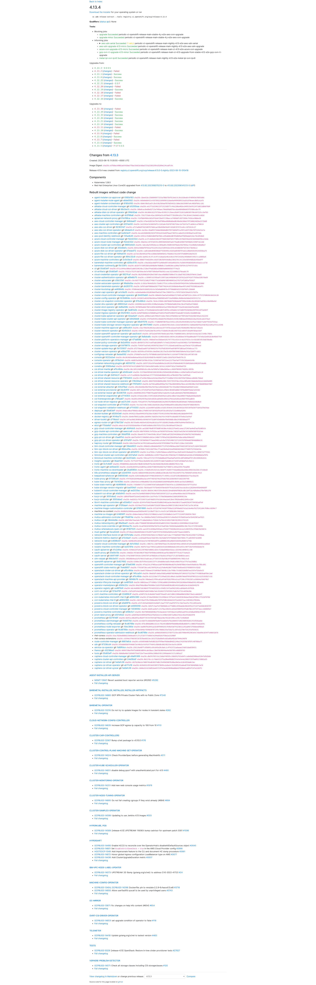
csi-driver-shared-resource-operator (111, 381)
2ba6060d (132, 470)
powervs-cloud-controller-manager (110, 609)
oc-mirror (95, 900)
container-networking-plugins (108, 363)
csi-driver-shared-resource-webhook (111, 384)
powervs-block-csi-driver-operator (110, 606)
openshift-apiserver (103, 561)
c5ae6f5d (119, 437)
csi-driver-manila (102, 369)
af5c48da (118, 369)
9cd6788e (129, 623)
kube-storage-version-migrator (109, 487)
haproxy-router (101, 443)
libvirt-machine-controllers (106, 502)
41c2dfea (117, 549)
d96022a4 (122, 304)
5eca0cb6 (114, 532)
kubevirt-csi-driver (103, 493)
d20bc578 (132, 262)
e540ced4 (127, 372)
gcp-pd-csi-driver (102, 437)
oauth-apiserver (101, 549)
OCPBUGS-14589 (102, 830)
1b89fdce (121, 647)
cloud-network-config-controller (109, 720)
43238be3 (109, 650)
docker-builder (101, 413)
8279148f (113, 618)
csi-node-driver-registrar (106, 401)
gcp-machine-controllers (106, 434)
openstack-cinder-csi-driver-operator (111, 573)
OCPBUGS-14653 (102, 920)
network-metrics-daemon (106, 538)
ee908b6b (119, 289)
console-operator (102, 360)
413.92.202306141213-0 (178, 185)
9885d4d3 (130, 245)
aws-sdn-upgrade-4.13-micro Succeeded (118, 46)
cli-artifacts (99, 271)
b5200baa (134, 206)
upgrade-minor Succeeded (111, 37)
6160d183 (129, 197)
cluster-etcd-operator (104, 307)
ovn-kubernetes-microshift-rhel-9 (110, 597)
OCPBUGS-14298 (120, 887)
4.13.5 (98, 146)
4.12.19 (98, 89)
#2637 (149, 857)
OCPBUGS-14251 (102, 785)
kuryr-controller (101, 499)
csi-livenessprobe (102, 398)
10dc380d (128, 626)
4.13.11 (98, 127)
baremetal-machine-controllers (108, 262)
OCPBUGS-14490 (102, 845)
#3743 (170, 890)
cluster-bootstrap (102, 289)
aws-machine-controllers (106, 233)
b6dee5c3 (129, 230)
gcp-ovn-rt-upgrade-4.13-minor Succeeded (119, 52)
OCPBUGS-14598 (102, 815)
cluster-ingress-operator (105, 313)
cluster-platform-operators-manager (111, 339)
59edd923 (131, 446)
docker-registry (101, 416)
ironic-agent (100, 467)
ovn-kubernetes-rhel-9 (105, 600)
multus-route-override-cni (106, 526)
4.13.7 (98, 139)
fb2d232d (133, 239)
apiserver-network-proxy (106, 218)
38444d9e (113, 520)
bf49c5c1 (130, 612)
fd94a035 (121, 253)
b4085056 (136, 606)
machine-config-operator (103, 882)
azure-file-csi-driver (103, 253)
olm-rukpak (99, 558)
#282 (168, 710)
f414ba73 (117, 416)
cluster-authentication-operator (109, 277)
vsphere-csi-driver (103, 662)
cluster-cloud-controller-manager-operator (114, 295)
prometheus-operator (104, 629)
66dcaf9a (126, 449)
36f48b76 (133, 579)
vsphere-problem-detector (104, 960)
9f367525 (131, 529)
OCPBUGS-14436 (102, 857)
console (98, 357)
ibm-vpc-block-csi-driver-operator (110, 452)
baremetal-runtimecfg (104, 265)
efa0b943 (120, 493)
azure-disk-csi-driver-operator (108, 250)
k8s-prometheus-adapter (106, 472)
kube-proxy (99, 478)
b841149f (114, 555)
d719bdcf (114, 419)
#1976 (149, 785)
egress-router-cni (102, 422)
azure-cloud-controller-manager (109, 239)
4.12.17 (98, 96)
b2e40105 (126, 472)
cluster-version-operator (105, 351)
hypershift (95, 840)
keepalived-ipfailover (104, 475)
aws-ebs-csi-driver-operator (107, 230)
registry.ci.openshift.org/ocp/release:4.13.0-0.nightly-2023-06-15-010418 (154, 170)
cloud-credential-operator (106, 274)
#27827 (176, 950)
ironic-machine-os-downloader (108, 470)
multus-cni (99, 520)
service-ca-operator (103, 647)
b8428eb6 (134, 319)
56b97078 (142, 322)
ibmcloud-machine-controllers (108, 458)
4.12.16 (98, 99)
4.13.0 (98, 77)
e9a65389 (135, 656)
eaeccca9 (127, 431)
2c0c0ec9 (127, 259)
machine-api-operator (104, 505)
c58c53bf (119, 280)
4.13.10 (98, 130)
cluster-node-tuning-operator (107, 795)
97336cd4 (114, 478)
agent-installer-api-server (104, 675)
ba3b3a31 (126, 233)
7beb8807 (125, 567)
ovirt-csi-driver (101, 591)
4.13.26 (98, 118)
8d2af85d (125, 342)
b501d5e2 (119, 615)
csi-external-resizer (103, 393)
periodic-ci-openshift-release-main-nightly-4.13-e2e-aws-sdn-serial (149, 43)
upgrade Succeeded (108, 34)
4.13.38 (98, 109)
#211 (163, 755)
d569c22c (123, 585)
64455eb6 (143, 295)
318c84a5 (136, 381)
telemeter (95, 930)
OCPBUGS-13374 (102, 710)
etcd (96, 425)
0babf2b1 (118, 461)
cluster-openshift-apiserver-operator (111, 333)
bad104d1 (131, 487)
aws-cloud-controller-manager (108, 221)
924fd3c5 (126, 330)
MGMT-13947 (100, 680)
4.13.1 (98, 74)
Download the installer (99, 12)
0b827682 (121, 561)
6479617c (125, 345)
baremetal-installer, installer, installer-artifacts (118, 690)
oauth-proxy (100, 552)
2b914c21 (115, 375)
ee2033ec (135, 490)
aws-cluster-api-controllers (107, 224)
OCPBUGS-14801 (102, 848)
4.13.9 (98, 133)
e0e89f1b (126, 603)
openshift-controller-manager (108, 564)
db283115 (128, 286)
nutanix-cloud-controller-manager (110, 544)
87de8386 (130, 564)
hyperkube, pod (98, 825)
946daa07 (131, 221)
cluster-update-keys (103, 348)
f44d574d (127, 620)
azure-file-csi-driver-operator (108, 256)
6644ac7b (127, 526)
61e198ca (125, 218)
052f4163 (125, 313)
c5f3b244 (119, 360)
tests (92, 945)
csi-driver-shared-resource (106, 378)
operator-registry (102, 588)
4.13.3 (98, 68)
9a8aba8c (146, 336)
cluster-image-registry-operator (109, 310)
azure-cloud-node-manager (107, 242)
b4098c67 (116, 541)
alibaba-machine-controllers (107, 215)
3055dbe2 (111, 496)
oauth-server (100, 555)
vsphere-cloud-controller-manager (110, 656)
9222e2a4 (110, 357)
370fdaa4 (123, 505)
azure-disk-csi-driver (104, 248)
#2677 (174, 854)
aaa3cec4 (136, 333)
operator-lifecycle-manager (107, 582)
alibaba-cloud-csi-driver (105, 209)
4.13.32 (98, 115)
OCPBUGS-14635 (102, 725)
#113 (159, 725)
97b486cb (141, 301)
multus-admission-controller (107, 517)
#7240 (163, 695)
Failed (116, 71)
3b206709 (121, 393)
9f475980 (147, 324)
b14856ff (121, 514)
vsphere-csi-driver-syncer (106, 668)
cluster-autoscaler (102, 280)
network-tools (101, 541)
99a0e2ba (128, 283)
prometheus (100, 618)
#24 (181, 872)
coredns (98, 366)
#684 (167, 800)
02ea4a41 (132, 316)
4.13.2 (98, 71)
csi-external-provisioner (105, 390)
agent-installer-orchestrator (107, 203)
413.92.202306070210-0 (152, 185)
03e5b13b (114, 552)
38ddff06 (125, 434)
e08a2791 (125, 351)
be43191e (128, 546)
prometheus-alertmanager (106, 620)
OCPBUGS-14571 (102, 965)
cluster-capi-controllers (104, 735)
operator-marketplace (104, 585)
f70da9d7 (106, 425)
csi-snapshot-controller (105, 404)
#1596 (186, 830)
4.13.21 (98, 121)
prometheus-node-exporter (107, 626)
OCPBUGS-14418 (102, 935)
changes (107, 71)
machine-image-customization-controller (113, 508)
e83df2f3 (134, 452)
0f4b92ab (132, 212)
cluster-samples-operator (104, 810)
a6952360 (134, 597)
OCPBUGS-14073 (102, 872)
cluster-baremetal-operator (107, 286)
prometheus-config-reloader (107, 623)
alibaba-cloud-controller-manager (110, 206)
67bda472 (131, 250)
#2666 (179, 848)
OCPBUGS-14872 (102, 854)
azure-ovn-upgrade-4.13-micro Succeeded (119, 49)
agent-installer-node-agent (106, 200)
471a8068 (136, 339)
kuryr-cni (98, 496)
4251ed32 (128, 224)
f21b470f (116, 591)
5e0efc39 (119, 662)
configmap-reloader (103, 354)
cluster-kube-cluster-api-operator (110, 319)
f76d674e (128, 517)
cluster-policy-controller (105, 342)
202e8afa (122, 248)
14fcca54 (137, 573)
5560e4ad (110, 366)
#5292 (155, 680)
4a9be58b (123, 307)
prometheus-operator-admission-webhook (114, 632)
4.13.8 (98, 136)
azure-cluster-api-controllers (107, 245)
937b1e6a (128, 535)
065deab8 (117, 443)
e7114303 (125, 396)
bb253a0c (131, 458)
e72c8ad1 (126, 538)
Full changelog (101, 683)
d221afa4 (132, 455)
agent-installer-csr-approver (107, 197)
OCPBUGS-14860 (102, 695)
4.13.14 (98, 124)
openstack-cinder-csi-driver (107, 570)
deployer (98, 410)
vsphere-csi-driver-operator (107, 665)
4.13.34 (98, 112)
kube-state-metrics (103, 484)
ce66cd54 (127, 327)
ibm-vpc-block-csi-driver (106, 449)
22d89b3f (126, 594)
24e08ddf (131, 659)
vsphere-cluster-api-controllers (108, 659)
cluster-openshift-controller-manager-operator (116, 336)
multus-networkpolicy (104, 523)
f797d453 (127, 378)
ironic (97, 464)
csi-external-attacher (104, 387)
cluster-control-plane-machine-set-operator (115, 750)
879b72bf (118, 422)
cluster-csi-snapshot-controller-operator (113, 301)
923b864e (125, 298)
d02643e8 (117, 413)
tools (96, 653)
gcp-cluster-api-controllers (107, 431)
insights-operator (102, 461)
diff (192, 185)
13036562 (135, 609)
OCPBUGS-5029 (102, 950)
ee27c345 (125, 401)
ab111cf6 (128, 665)
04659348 (123, 475)
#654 (152, 905)
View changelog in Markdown (103, 976)
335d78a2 (122, 387)
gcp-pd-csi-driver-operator (107, 440)
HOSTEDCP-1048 (102, 851)
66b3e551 (113, 558)
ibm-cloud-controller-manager (108, 446)
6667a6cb (126, 641)
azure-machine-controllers (106, 259)
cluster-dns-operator (104, 304)
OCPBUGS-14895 (102, 800)
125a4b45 (128, 236)
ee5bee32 (114, 467)
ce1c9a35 (122, 292)
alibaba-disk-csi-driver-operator (109, 212)
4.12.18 (98, 93)
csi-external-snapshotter (105, 396)
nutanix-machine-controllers (107, 546)
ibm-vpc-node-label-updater (105, 867)
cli (95, 268)
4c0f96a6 (129, 215)
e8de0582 (128, 200)
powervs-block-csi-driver (106, 603)
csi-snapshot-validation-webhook (110, 407)
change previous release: (132, 976)
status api (104, 21)
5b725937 (122, 348)
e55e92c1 (127, 502)
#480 (166, 770)
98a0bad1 (123, 523)
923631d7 (120, 227)
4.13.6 (98, 143)
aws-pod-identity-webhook (107, 236)
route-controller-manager (106, 641)
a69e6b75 (132, 277)
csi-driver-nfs (100, 375)
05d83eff (104, 268)
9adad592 (121, 354)
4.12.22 (98, 80)
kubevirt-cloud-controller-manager (110, 490)
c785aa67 (119, 398)
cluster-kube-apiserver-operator (109, 316)
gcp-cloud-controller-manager (108, 428)
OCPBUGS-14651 (102, 770)
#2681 (182, 851)
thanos (97, 650)
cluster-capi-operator (104, 292)
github (120, 982)
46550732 (130, 363)
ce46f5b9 (128, 582)
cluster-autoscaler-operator (107, 283)
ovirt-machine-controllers (106, 594)
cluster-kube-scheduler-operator (109, 765)
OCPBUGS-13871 (102, 905)
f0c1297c (122, 265)
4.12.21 (98, 83)
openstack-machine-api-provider (109, 579)
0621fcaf (126, 274)
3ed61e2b (132, 310)
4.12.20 (98, 86)
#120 (165, 965)
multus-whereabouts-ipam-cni (108, 529)
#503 (149, 815)
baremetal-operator (100, 705)
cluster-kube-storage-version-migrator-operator (116, 324)
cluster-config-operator (105, 298)
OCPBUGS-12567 (102, 740)
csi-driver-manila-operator (106, 372)
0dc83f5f (124, 390)
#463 (154, 935)
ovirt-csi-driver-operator (103, 915)
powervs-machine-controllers (108, 612)
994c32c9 (130, 256)
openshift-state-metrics (105, 567)
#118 (154, 920)
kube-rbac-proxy (102, 481)
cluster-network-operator (106, 330)
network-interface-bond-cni (107, 535)
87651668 (141, 508)
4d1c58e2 (134, 544)
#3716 (177, 887)
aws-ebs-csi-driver (103, 227)
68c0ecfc (125, 209)
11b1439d (118, 481)
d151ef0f (128, 440)
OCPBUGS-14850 (102, 890)
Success (117, 74)
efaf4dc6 (131, 428)
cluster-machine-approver (106, 327)
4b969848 (121, 484)
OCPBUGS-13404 (102, 887)
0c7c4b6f (107, 464)
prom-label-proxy (102, 615)
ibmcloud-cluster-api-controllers (109, 455)
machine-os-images (103, 514)
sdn (96, 644)
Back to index (95, 1)
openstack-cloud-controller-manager (111, 576)
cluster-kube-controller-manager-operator (114, 322)
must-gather (100, 532)
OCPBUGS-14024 (102, 755)
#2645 (193, 845)
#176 (143, 740)
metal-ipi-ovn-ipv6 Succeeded (113, 58)
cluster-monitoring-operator (106, 780)
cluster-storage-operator (106, 345)
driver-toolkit (100, 419)
